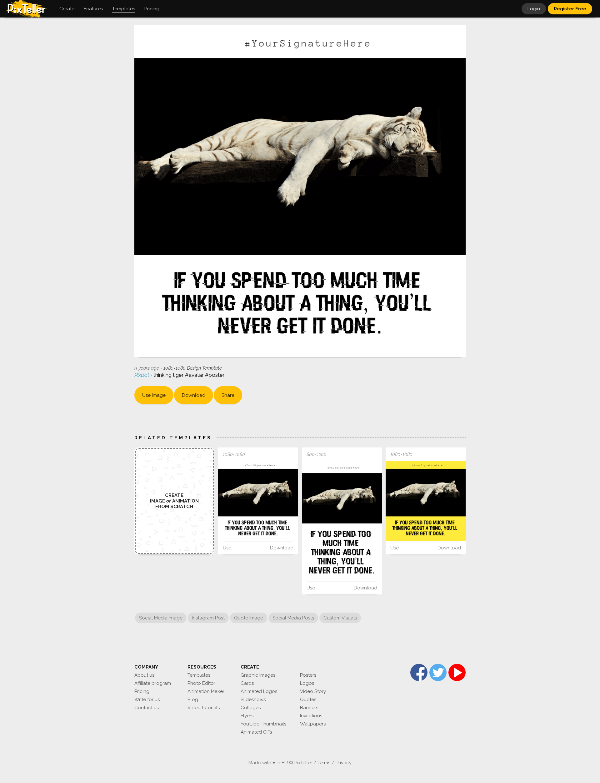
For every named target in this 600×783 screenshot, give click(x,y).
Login (534, 9)
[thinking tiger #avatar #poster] (258, 501)
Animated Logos (259, 691)
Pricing (141, 691)
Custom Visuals (340, 618)
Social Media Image (160, 618)
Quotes (308, 699)
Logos (307, 683)
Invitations (311, 716)
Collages (251, 707)
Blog (193, 699)
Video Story (313, 691)
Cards (247, 683)
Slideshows (253, 699)
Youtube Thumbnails (263, 724)
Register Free (570, 9)
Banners (309, 707)
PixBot (142, 375)
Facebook (419, 672)
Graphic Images (258, 675)
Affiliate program (152, 683)
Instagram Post (208, 618)
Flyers (247, 716)
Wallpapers (313, 724)
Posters (308, 675)
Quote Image (248, 618)
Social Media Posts (293, 618)
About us (144, 675)
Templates (199, 675)
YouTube (457, 672)
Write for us (147, 699)
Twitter (438, 672)
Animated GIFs (256, 732)
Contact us (146, 707)
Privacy (344, 762)
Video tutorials (204, 707)
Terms (324, 762)
